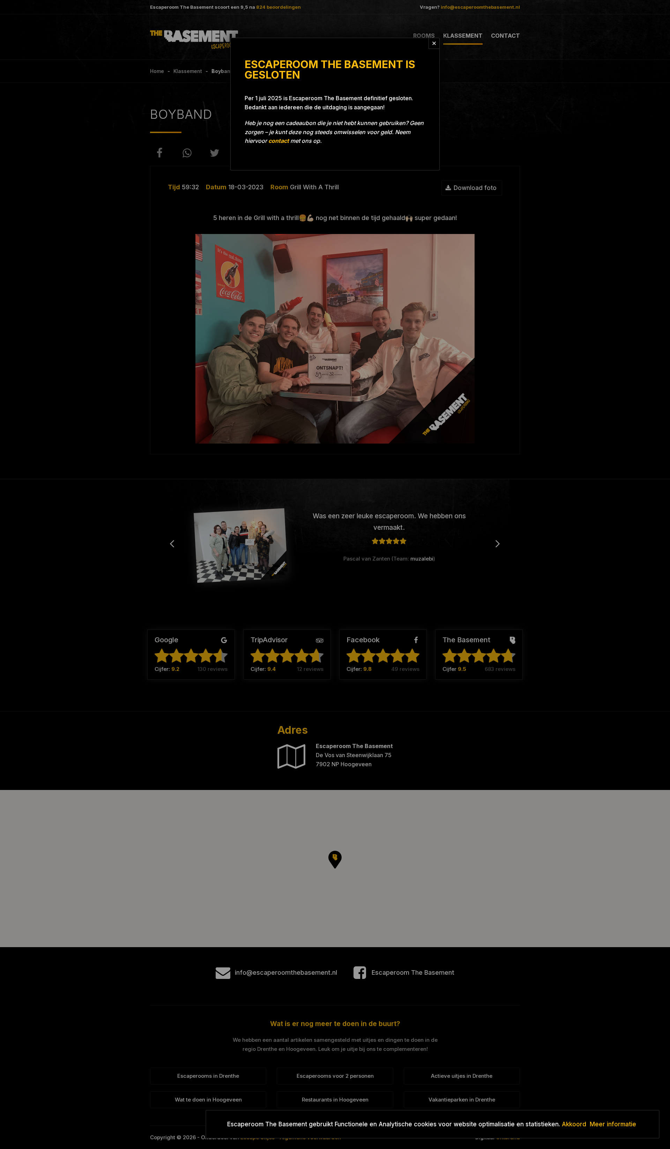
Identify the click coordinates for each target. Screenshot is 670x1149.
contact (278, 140)
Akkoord (574, 1124)
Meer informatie (613, 1124)
